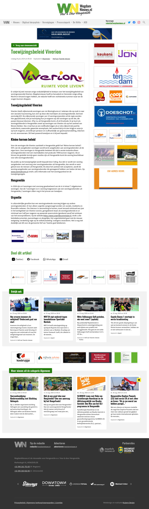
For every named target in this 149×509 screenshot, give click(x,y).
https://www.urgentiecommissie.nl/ (57, 215)
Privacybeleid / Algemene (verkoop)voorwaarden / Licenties (38, 502)
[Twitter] (129, 22)
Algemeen (46, 59)
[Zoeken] (144, 22)
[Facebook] (134, 22)
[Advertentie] (18, 236)
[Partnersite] (106, 450)
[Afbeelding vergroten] (48, 75)
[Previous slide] (18, 484)
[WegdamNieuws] (74, 9)
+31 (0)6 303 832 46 (22, 470)
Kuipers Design (129, 502)
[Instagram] (138, 22)
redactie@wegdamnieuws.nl (115, 23)
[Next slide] (131, 484)
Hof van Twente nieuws (61, 59)
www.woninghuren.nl (19, 171)
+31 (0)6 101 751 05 (22, 466)
